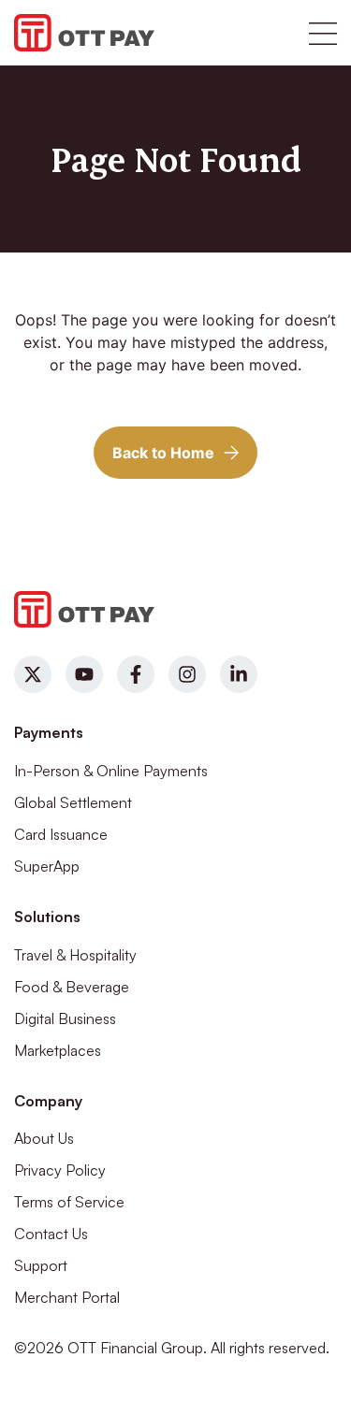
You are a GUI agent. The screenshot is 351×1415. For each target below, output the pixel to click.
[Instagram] (187, 674)
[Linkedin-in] (238, 674)
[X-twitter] (32, 674)
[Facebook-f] (135, 674)
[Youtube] (84, 674)
